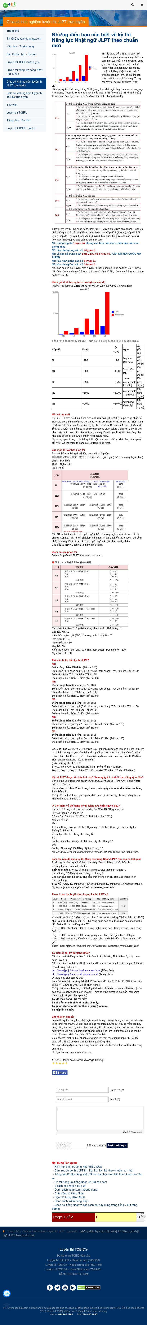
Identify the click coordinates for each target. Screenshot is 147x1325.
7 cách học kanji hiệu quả (70, 1186)
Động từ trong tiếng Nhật (70, 1197)
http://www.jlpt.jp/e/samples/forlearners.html (76, 970)
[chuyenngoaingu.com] (88, 1287)
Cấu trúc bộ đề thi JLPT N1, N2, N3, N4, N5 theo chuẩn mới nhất (94, 1170)
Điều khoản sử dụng (96, 1311)
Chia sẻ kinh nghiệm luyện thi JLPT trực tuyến (50, 1231)
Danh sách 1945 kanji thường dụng (76, 1189)
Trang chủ (12, 1231)
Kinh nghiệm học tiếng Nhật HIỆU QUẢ (78, 1166)
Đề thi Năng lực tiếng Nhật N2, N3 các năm (81, 1182)
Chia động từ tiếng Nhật (69, 1193)
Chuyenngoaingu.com (16, 1307)
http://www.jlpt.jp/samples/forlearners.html (75, 974)
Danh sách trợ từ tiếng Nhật (71, 1201)
